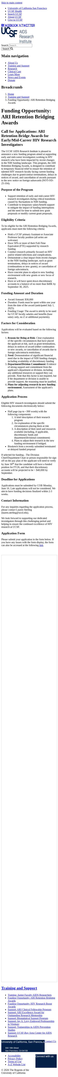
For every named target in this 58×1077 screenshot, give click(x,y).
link (41, 545)
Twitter (38, 1064)
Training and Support (18, 65)
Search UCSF (15, 14)
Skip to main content (11, 2)
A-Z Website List (16, 1064)
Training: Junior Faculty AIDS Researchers (30, 995)
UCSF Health (15, 11)
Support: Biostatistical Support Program (28, 1018)
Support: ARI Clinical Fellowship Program (29, 1009)
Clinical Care (14, 71)
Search (4, 45)
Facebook (49, 1064)
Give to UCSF (15, 19)
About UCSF (14, 17)
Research (12, 68)
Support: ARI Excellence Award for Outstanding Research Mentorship (26, 1014)
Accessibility (14, 1055)
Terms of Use (14, 1061)
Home (11, 94)
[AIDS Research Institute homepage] (17, 42)
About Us (13, 62)
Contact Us (50, 1041)
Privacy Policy (15, 1058)
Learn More (14, 74)
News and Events (17, 77)
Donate (11, 80)
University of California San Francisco (27, 8)
